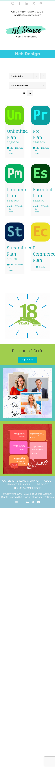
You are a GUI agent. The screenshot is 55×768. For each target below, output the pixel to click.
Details (19, 148)
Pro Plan (37, 134)
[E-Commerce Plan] (40, 232)
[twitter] (33, 502)
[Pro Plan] (40, 115)
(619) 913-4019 (34, 11)
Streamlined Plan (20, 251)
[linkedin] (27, 502)
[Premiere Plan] (14, 174)
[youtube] (38, 502)
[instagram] (16, 502)
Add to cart (11, 151)
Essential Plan (42, 192)
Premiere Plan (16, 192)
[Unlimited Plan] (14, 115)
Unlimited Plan (17, 134)
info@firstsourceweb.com (27, 15)
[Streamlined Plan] (14, 232)
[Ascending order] (43, 76)
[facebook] (22, 502)
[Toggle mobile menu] (48, 42)
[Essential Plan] (40, 174)
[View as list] (30, 93)
